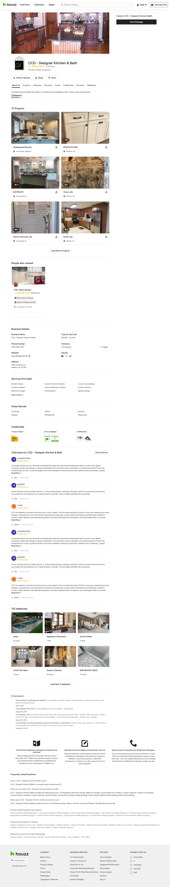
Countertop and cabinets (36, 700)
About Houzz (45, 857)
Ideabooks (91, 85)
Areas (57, 85)
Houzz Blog (138, 857)
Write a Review (101, 453)
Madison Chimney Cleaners (41, 827)
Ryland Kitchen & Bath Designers (23, 815)
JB (14, 485)
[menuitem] (25, 5)
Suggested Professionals (109, 865)
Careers (43, 861)
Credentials (68, 85)
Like (15, 478)
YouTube (137, 869)
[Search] (62, 4)
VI (14, 506)
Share (40, 78)
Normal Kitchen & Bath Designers (115, 813)
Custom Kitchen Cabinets (34, 837)
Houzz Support (106, 872)
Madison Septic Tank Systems (121, 825)
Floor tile (30, 709)
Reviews (80, 85)
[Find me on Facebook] (62, 356)
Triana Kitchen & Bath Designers (102, 815)
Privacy (43, 865)
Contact (103, 876)
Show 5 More (16, 395)
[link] (16, 473)
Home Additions (73, 837)
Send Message (136, 22)
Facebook (137, 865)
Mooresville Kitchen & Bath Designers (85, 813)
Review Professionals (108, 861)
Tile (28, 715)
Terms (42, 868)
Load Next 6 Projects (60, 251)
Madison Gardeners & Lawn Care (23, 825)
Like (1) (16, 524)
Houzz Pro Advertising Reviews (82, 868)
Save (53, 78)
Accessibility (105, 868)
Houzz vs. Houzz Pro (78, 861)
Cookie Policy (45, 872)
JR (14, 459)
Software (39, 4)
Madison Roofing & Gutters (97, 825)
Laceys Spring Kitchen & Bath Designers (54, 813)
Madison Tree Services (20, 827)
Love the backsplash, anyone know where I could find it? (48, 723)
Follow (105, 347)
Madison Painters (63, 825)
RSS (135, 872)
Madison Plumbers (78, 825)
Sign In (102, 879)
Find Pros (24, 4)
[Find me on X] (66, 356)
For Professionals (77, 857)
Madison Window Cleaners (63, 827)
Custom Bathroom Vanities (55, 837)
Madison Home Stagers (46, 825)
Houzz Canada (105, 857)
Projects (26, 85)
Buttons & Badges (77, 879)
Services (48, 85)
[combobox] (96, 4)
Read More (15, 97)
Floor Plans (85, 837)
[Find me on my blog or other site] (70, 356)
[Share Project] (56, 147)
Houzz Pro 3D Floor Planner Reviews (84, 872)
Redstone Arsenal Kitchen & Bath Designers (133, 815)
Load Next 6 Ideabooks (60, 684)
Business (37, 85)
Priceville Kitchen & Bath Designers (142, 813)
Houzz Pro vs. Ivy (76, 865)
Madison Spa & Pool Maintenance (147, 825)
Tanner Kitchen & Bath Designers (50, 815)
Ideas (51, 4)
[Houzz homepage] (9, 4)
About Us (16, 85)
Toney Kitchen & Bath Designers (76, 815)
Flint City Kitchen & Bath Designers (23, 813)
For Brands (74, 876)
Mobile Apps (45, 876)
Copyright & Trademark (49, 879)
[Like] (12, 477)
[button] (60, 437)
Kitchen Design (16, 837)
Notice (50, 865)
